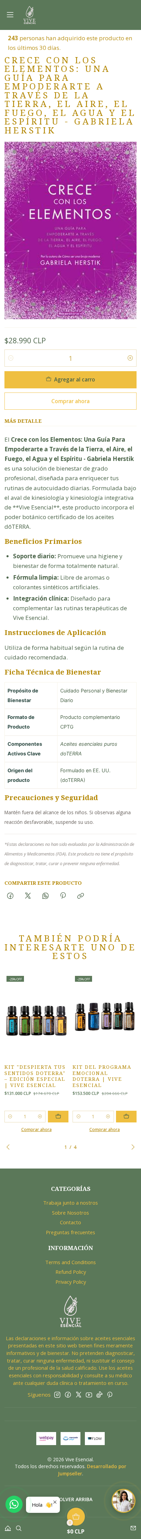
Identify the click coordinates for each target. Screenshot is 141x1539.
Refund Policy (70, 1271)
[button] (70, 1499)
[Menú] (10, 14)
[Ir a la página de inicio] (29, 15)
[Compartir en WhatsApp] (45, 896)
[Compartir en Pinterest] (63, 896)
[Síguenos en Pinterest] (109, 1394)
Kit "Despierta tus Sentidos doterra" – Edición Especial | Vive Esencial (35, 1076)
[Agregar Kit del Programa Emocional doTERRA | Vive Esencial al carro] (126, 1116)
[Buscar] (18, 1526)
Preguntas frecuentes (70, 1232)
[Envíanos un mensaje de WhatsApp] (14, 1504)
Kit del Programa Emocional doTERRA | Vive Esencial (102, 1076)
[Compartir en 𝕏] (28, 896)
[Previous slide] (9, 1147)
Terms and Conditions (70, 1262)
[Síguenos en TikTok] (99, 1394)
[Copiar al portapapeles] (81, 896)
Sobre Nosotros (70, 1212)
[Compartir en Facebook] (10, 896)
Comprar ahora (70, 401)
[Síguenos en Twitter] (78, 1394)
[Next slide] (131, 1147)
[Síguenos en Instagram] (57, 1394)
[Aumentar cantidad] (130, 358)
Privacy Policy (70, 1281)
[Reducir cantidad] (11, 358)
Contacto (70, 1222)
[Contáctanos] (133, 1526)
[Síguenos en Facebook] (68, 1394)
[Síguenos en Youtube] (88, 1394)
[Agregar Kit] (58, 1116)
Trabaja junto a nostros (70, 1202)
